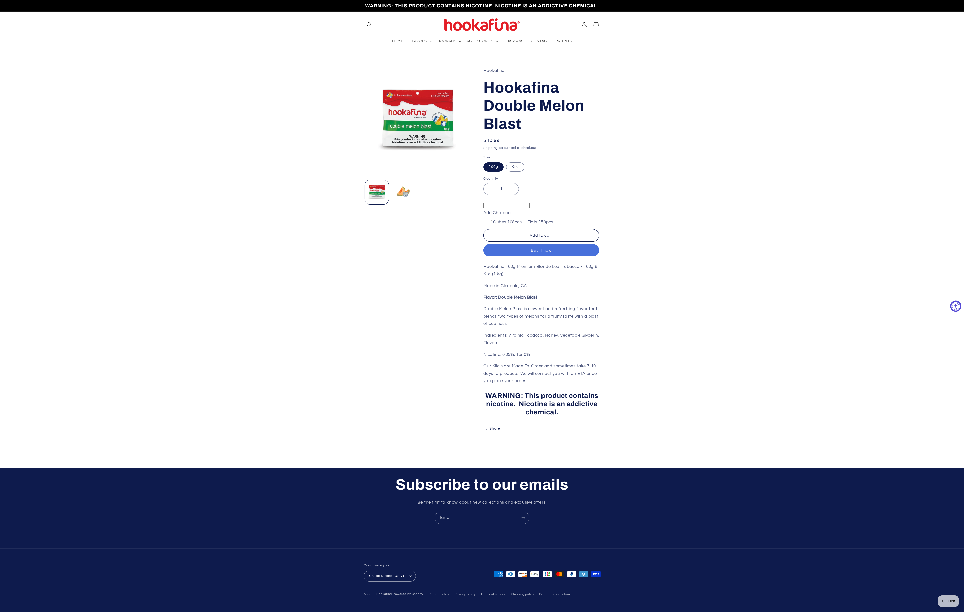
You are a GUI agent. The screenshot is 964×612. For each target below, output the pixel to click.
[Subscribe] (523, 518)
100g (493, 167)
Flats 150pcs (540, 222)
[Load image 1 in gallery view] (377, 192)
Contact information (554, 594)
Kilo (515, 167)
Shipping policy (522, 594)
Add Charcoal (497, 212)
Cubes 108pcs (507, 222)
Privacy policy (465, 594)
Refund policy (439, 594)
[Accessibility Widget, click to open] (955, 306)
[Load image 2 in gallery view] (403, 192)
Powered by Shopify (408, 594)
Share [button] (494, 428)
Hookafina (384, 594)
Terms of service (493, 594)
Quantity (490, 178)
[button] (369, 24)
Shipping (490, 148)
